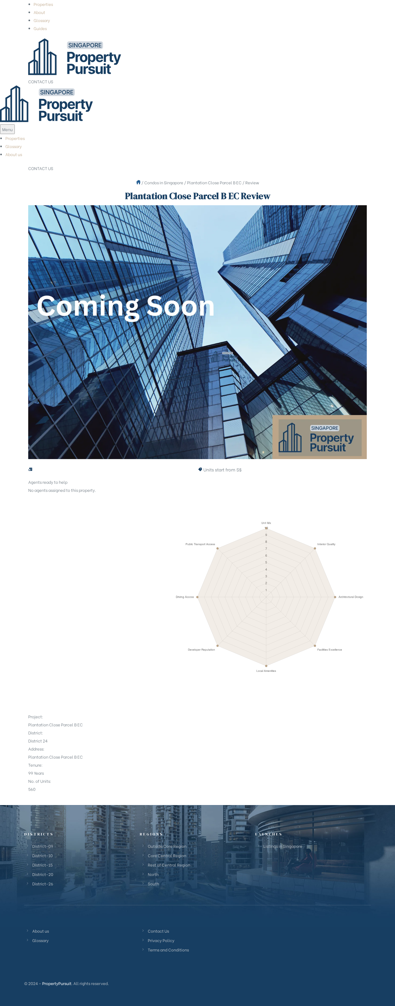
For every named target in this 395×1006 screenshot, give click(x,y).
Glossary (42, 20)
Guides (40, 28)
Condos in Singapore (163, 182)
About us (13, 154)
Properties (43, 4)
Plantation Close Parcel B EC (214, 182)
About (39, 12)
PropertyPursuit (56, 983)
